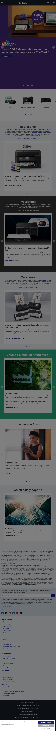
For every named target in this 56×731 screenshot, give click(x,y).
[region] (27, 725)
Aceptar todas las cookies (46, 722)
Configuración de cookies (46, 728)
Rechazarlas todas (46, 725)
